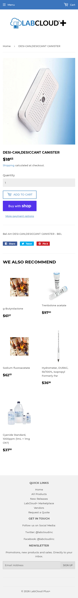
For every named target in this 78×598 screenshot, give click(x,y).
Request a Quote (39, 512)
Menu (11, 4)
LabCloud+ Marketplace (39, 503)
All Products (39, 494)
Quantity (9, 175)
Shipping (8, 165)
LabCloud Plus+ (40, 591)
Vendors (39, 507)
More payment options (19, 216)
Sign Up (68, 565)
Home (7, 46)
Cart (72, 4)
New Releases (39, 498)
